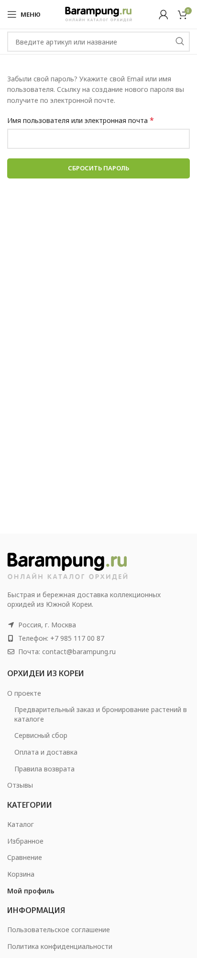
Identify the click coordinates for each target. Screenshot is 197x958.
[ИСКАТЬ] (180, 42)
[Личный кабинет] (163, 14)
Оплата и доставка (45, 752)
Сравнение (24, 857)
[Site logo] (98, 13)
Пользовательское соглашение (58, 929)
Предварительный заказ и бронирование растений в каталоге (100, 714)
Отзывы (20, 785)
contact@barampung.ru (79, 651)
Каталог (20, 824)
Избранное (25, 841)
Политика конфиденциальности (59, 946)
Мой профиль (31, 890)
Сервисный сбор (40, 735)
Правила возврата (44, 768)
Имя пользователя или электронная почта (80, 120)
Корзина (20, 874)
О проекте (24, 693)
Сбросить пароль (98, 168)
